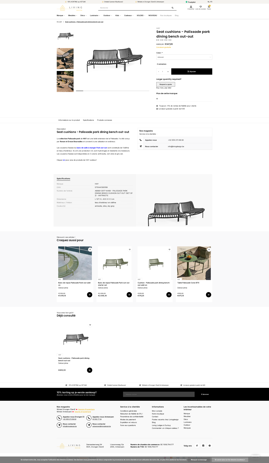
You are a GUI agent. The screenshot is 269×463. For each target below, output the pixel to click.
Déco (82, 15)
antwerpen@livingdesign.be (101, 426)
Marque (60, 15)
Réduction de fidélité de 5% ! (131, 414)
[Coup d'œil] (89, 294)
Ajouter (193, 71)
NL (209, 2)
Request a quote (166, 84)
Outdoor (106, 15)
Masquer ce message (199, 460)
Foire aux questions (128, 425)
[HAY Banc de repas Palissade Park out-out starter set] (114, 263)
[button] (65, 90)
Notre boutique (158, 414)
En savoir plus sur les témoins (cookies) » (230, 460)
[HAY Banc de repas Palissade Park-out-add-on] (75, 263)
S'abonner (205, 394)
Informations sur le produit (69, 120)
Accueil (59, 22)
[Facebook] (197, 445)
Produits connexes (104, 120)
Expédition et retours (128, 422)
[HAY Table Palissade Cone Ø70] (194, 263)
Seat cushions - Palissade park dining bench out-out (84, 22)
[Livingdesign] (69, 8)
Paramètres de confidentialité (131, 417)
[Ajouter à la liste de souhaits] (157, 99)
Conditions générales (128, 411)
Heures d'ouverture (86, 409)
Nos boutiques (166, 15)
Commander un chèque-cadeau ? (165, 428)
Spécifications (88, 120)
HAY (158, 28)
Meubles (71, 15)
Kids (117, 15)
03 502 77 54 (97, 419)
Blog (176, 15)
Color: (159, 53)
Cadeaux (128, 15)
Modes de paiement (128, 419)
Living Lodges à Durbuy (161, 425)
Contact (155, 417)
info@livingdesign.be (176, 146)
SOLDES (140, 15)
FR (211, 2)
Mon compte (157, 411)
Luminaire (94, 15)
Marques (187, 428)
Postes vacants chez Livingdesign (165, 419)
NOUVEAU (153, 15)
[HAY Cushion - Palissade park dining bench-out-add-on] (154, 263)
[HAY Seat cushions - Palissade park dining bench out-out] (75, 338)
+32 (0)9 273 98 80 (176, 140)
